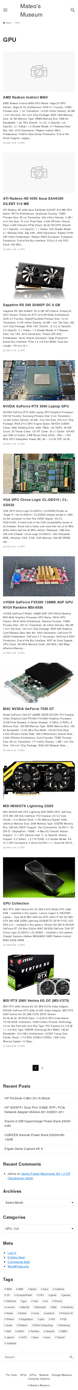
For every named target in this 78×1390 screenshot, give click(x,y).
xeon (48, 1337)
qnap (9, 1325)
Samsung (64, 1325)
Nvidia (23, 1313)
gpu (25, 1301)
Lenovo (11, 1307)
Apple (33, 1289)
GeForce (11, 1301)
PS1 (53, 1319)
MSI (54, 1307)
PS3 (64, 1319)
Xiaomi (61, 1337)
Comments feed (19, 1262)
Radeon (23, 1325)
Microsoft (41, 1307)
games (66, 1295)
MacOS (25, 1307)
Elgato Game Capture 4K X (24, 1148)
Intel (35, 1301)
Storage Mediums (62, 1375)
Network (44, 1375)
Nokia (10, 1313)
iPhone (58, 1301)
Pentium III (67, 1313)
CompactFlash (24, 1295)
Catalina (59, 1289)
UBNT (64, 1331)
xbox (36, 1337)
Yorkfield (11, 1343)
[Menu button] (5, 10)
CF (8, 1295)
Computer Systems (39, 1378)
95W (9, 1289)
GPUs (33, 1375)
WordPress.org (18, 1266)
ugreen (10, 1337)
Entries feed (16, 1257)
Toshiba (35, 1331)
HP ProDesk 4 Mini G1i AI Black (27, 1098)
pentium (50, 1313)
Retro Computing (43, 1325)
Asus (45, 1289)
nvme (36, 1313)
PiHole (10, 1319)
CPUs (23, 1375)
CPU (41, 1295)
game (53, 1295)
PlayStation (27, 1319)
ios (46, 1301)
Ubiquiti (50, 1331)
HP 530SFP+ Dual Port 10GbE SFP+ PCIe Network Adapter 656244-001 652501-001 (35, 1109)
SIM (9, 1331)
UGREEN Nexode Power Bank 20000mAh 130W (34, 1137)
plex (42, 1319)
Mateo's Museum (31, 10)
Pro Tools (11, 1375)
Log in (12, 1253)
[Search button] (72, 10)
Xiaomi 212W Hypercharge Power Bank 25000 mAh (37, 1123)
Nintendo (68, 1307)
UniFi (24, 1337)
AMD (20, 1289)
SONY (20, 1331)
